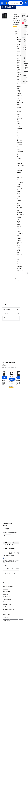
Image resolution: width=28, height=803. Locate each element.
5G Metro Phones (6, 614)
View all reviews (7, 535)
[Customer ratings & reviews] (18, 524)
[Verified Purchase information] (14, 552)
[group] (18, 26)
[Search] (21, 3)
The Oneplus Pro (6, 596)
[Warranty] (17, 318)
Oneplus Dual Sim (6, 591)
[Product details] (18, 309)
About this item (7, 305)
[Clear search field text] (19, 3)
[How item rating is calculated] (16, 532)
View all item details (21, 272)
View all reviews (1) (11, 573)
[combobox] (15, 3)
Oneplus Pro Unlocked (7, 586)
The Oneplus (5, 594)
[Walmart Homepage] (6, 3)
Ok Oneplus (5, 589)
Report (17, 568)
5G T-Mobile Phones (7, 604)
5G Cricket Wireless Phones (8, 609)
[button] (16, 33)
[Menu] (2, 3)
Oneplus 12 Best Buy (7, 599)
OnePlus (15, 14)
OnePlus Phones (6, 601)
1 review (9, 529)
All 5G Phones (6, 611)
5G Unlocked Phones (7, 606)
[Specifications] (18, 314)
